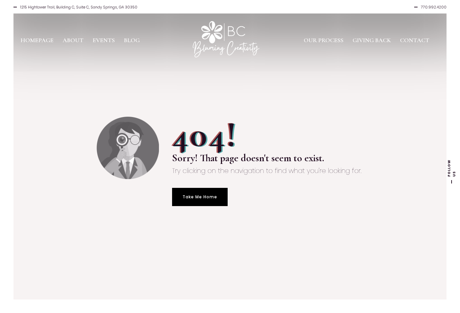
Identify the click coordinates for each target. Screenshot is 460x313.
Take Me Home (200, 197)
